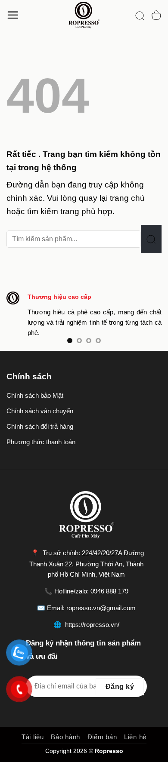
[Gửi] (151, 239)
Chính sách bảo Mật (34, 395)
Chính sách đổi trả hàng (39, 426)
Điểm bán (102, 736)
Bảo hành (65, 736)
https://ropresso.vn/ (92, 624)
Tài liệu (33, 736)
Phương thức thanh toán (40, 442)
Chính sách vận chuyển (39, 411)
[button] (12, 15)
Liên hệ (135, 736)
